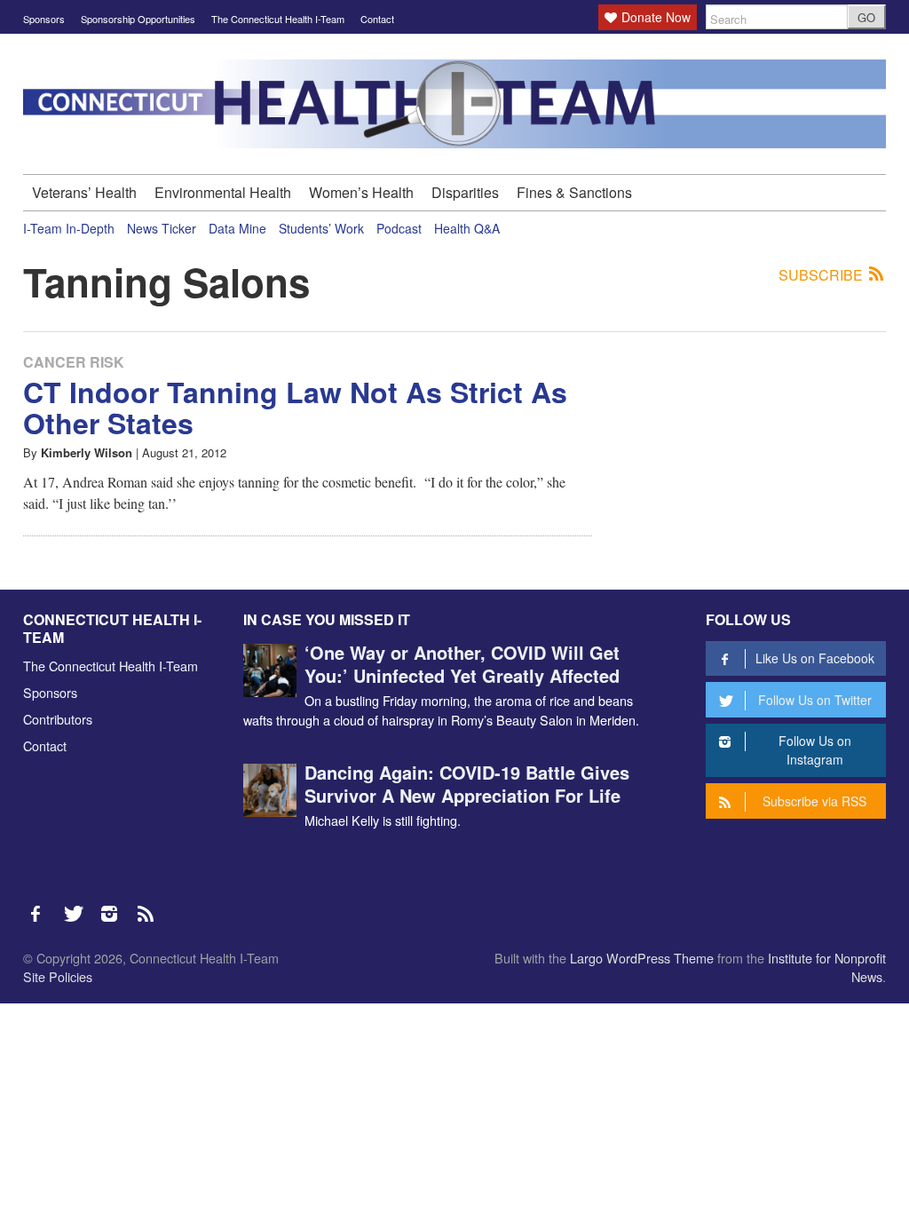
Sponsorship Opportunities (138, 19)
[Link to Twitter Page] (78, 905)
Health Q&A (467, 228)
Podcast (399, 228)
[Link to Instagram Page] (115, 905)
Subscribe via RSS (814, 801)
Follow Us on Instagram (815, 750)
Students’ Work (321, 228)
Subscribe (822, 275)
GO (866, 17)
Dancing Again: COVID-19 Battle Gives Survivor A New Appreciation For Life (466, 783)
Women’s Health (361, 192)
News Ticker (161, 228)
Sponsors (44, 19)
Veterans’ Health (84, 192)
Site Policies (57, 976)
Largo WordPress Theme (642, 957)
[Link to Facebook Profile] (41, 905)
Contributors (57, 719)
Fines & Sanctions (574, 192)
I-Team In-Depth (69, 228)
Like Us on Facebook (814, 658)
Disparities (465, 192)
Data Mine (237, 228)
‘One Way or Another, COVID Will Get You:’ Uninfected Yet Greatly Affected (462, 663)
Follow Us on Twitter (815, 700)
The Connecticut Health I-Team (277, 19)
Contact (377, 19)
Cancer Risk (73, 362)
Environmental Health (222, 192)
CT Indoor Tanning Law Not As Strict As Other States (295, 407)
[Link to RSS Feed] (147, 905)
